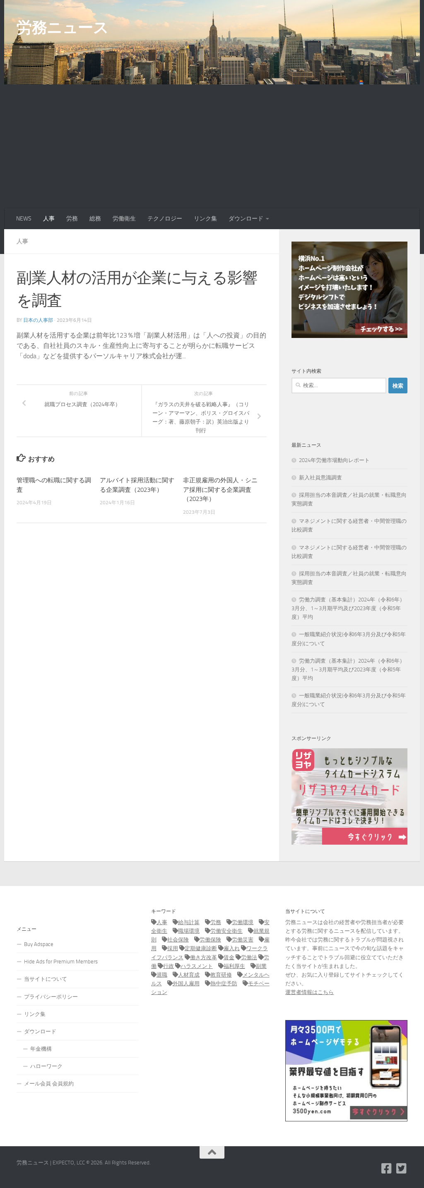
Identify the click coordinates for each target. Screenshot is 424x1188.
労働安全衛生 (226, 931)
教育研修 (221, 975)
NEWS (23, 218)
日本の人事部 (38, 320)
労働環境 (242, 922)
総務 (95, 218)
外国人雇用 (186, 983)
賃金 (229, 957)
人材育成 (189, 975)
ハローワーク (46, 1066)
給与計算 (189, 922)
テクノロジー (164, 218)
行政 (168, 966)
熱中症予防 (223, 983)
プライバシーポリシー (51, 997)
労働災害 (242, 940)
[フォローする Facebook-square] (387, 1168)
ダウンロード (246, 218)
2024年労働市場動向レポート (334, 460)
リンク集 (205, 218)
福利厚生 (234, 966)
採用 (172, 948)
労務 (72, 218)
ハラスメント (197, 966)
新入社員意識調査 (320, 477)
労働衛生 (124, 218)
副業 (261, 966)
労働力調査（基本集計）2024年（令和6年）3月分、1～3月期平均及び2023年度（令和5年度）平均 (348, 608)
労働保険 (210, 940)
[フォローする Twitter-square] (401, 1168)
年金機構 (41, 1049)
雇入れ (232, 948)
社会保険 (178, 940)
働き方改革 (203, 957)
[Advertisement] (212, 146)
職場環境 (189, 931)
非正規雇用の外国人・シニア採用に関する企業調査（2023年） (220, 490)
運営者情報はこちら (309, 992)
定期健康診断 (201, 948)
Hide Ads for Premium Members (61, 961)
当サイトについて (45, 979)
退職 (162, 975)
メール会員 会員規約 (49, 1083)
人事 (49, 218)
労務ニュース (62, 27)
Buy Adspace (38, 944)
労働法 (249, 957)
